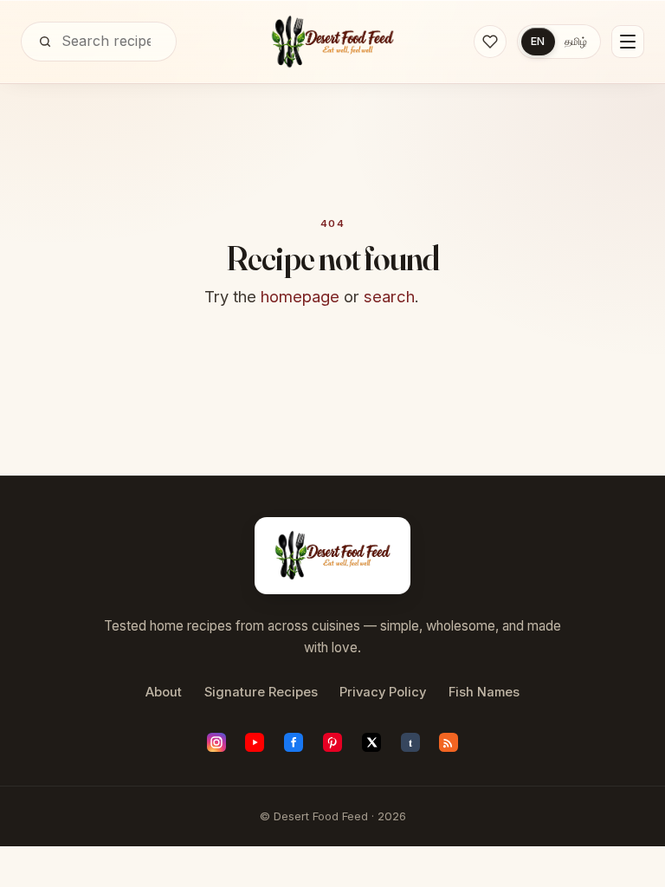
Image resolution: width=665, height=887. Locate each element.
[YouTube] (254, 742)
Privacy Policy (382, 692)
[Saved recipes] (490, 41)
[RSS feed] (448, 742)
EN (538, 41)
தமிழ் (576, 41)
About (163, 692)
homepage (300, 296)
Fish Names (484, 692)
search (389, 296)
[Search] (45, 41)
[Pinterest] (332, 742)
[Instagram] (216, 742)
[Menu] (627, 41)
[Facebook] (293, 742)
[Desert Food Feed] (333, 41)
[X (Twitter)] (371, 742)
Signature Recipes (261, 692)
